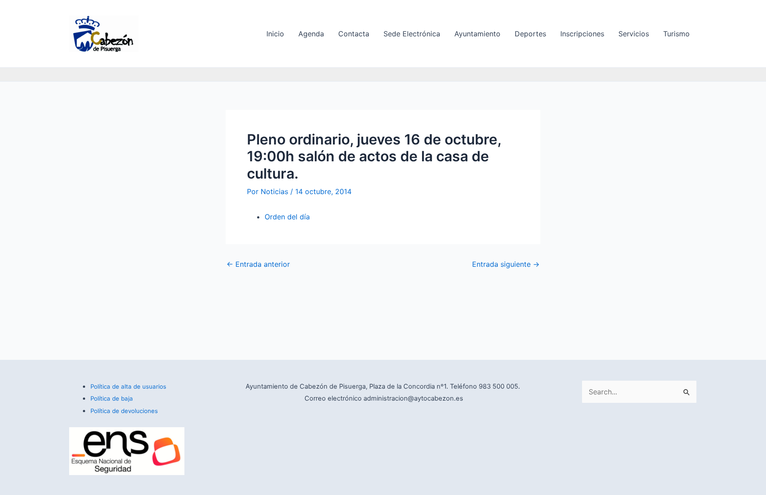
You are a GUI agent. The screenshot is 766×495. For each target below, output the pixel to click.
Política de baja (111, 398)
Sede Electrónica (411, 33)
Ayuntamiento (477, 33)
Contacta (353, 33)
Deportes (530, 33)
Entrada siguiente (505, 264)
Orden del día (287, 216)
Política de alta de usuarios (128, 386)
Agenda (311, 33)
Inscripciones (582, 33)
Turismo (676, 33)
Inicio (275, 33)
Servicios (633, 33)
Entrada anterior (258, 264)
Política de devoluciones (124, 410)
